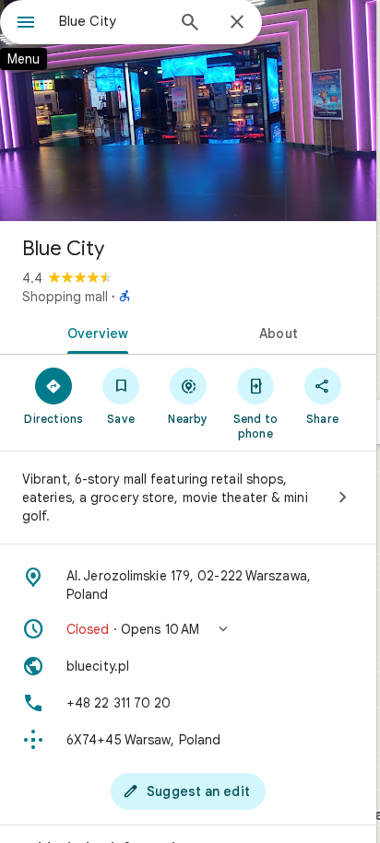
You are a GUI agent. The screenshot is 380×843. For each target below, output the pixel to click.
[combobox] (111, 21)
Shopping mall (65, 296)
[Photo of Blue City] (188, 110)
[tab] (94, 332)
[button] (188, 629)
